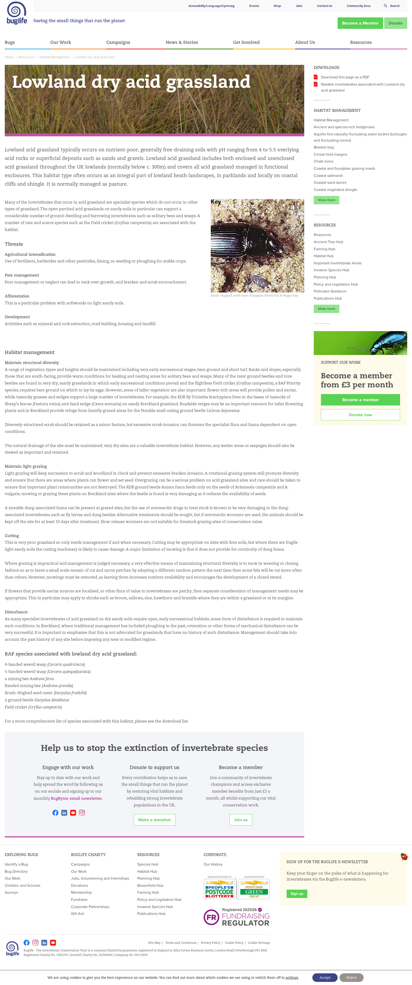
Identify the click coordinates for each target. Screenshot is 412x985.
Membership (81, 892)
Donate (396, 23)
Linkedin (64, 813)
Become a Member (360, 23)
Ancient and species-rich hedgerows (344, 126)
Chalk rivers (323, 161)
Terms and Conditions (180, 942)
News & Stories (182, 42)
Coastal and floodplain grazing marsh (344, 168)
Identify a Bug (16, 864)
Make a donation (154, 820)
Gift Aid (77, 913)
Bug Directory (16, 871)
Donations (79, 885)
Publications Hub (328, 298)
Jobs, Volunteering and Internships (100, 878)
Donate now (360, 415)
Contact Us (324, 6)
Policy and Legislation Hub (336, 284)
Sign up (297, 893)
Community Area (359, 6)
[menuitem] (27, 42)
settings (292, 977)
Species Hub (147, 864)
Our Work (60, 42)
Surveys (11, 892)
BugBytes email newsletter (76, 798)
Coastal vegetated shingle (335, 189)
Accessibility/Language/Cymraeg (212, 6)
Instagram (82, 813)
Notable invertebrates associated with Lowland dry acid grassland (363, 87)
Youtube (73, 813)
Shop (277, 6)
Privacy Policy (210, 942)
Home (9, 57)
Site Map (154, 942)
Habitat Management (55, 57)
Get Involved (246, 42)
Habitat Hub (324, 255)
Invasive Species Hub (331, 269)
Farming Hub (324, 248)
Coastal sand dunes (330, 182)
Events (254, 6)
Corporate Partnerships (90, 906)
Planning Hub (325, 277)
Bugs (10, 42)
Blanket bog (324, 147)
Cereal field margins (330, 154)
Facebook (55, 813)
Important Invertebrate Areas (337, 263)
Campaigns (118, 42)
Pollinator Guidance (330, 291)
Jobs (299, 6)
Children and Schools (22, 885)
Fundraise (79, 899)
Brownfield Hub (150, 885)
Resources (361, 42)
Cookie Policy (234, 942)
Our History (213, 864)
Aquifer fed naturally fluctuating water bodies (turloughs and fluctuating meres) (360, 137)
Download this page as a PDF (345, 77)
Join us (241, 820)
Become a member (360, 400)
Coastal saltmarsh (328, 175)
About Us (305, 42)
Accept (324, 977)
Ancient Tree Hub (328, 241)
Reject (351, 977)
